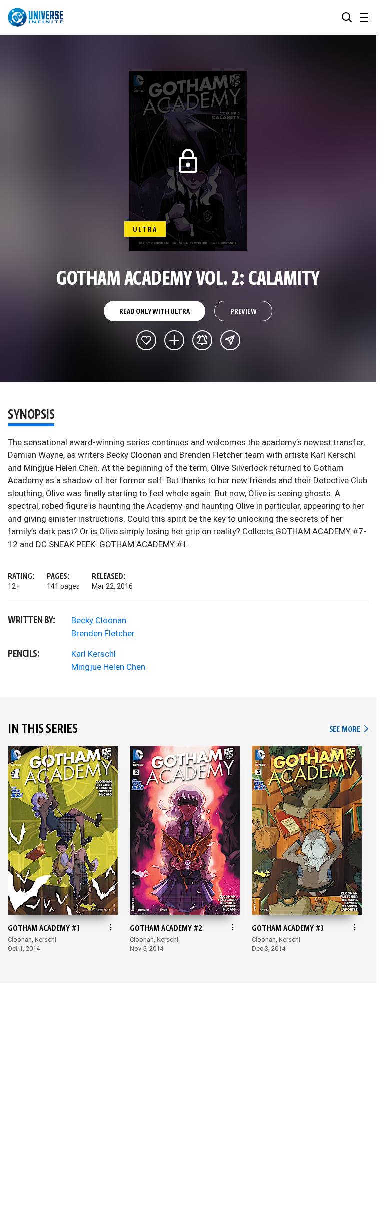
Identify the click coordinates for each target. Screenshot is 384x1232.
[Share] (230, 340)
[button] (347, 17)
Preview (243, 311)
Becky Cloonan (99, 620)
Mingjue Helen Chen (109, 667)
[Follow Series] (202, 340)
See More (349, 729)
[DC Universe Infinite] (36, 17)
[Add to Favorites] (146, 340)
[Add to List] (174, 340)
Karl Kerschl (94, 654)
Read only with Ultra (155, 311)
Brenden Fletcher (103, 633)
